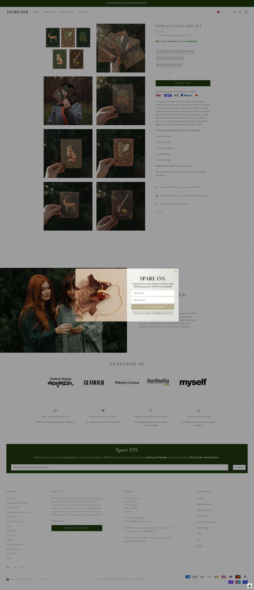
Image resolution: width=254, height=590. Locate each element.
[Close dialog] (176, 271)
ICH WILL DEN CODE (153, 307)
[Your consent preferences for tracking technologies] (249, 585)
